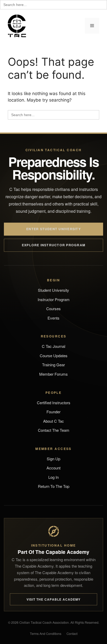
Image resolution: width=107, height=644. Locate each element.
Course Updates (54, 355)
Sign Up (53, 458)
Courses (53, 308)
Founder (53, 411)
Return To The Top (53, 486)
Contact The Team (53, 430)
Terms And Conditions (45, 633)
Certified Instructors (53, 402)
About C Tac (53, 421)
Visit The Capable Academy (53, 599)
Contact (71, 633)
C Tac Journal (53, 346)
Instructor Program (54, 299)
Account (53, 467)
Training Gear (53, 364)
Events (53, 318)
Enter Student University (53, 229)
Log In (53, 477)
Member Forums (53, 374)
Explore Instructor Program (53, 245)
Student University (53, 290)
